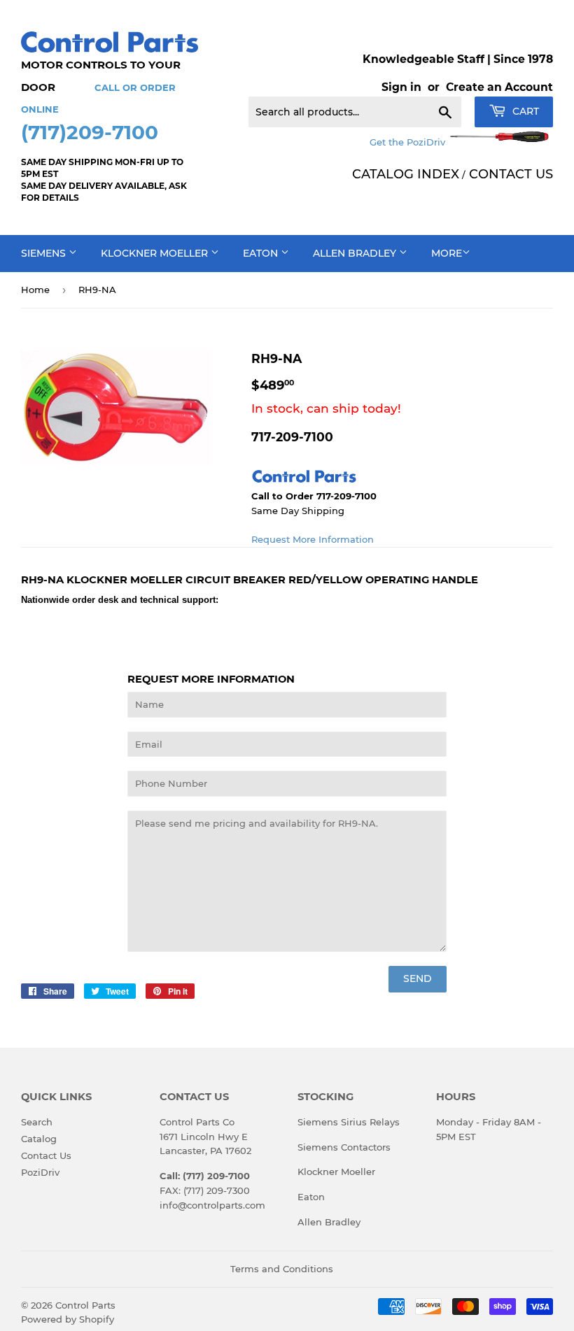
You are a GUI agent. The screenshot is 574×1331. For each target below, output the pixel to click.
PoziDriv (40, 1172)
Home (35, 289)
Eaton (262, 253)
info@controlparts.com (212, 1205)
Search (36, 1121)
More (446, 253)
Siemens (45, 253)
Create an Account (499, 87)
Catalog (39, 1138)
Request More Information (312, 539)
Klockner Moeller (156, 253)
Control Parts (85, 1305)
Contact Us (46, 1155)
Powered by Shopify (67, 1319)
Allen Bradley (356, 253)
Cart (524, 111)
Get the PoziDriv (409, 142)
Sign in (401, 87)
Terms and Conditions (281, 1268)
